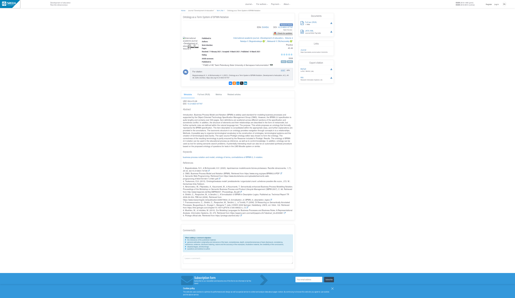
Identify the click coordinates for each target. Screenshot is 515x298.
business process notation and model (199, 157)
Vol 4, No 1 (221, 10)
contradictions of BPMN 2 (242, 157)
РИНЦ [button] (290, 62)
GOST (283, 70)
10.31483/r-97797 (285, 27)
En (504, 4)
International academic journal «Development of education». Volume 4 (263, 38)
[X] (241, 83)
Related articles (234, 94)
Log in (496, 4)
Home (183, 10)
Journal (248, 4)
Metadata (188, 94)
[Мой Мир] (238, 83)
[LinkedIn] (245, 83)
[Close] (332, 288)
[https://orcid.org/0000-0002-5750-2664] (291, 41)
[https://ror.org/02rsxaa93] (271, 65)
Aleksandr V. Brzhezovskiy (278, 41)
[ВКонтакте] (230, 83)
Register (489, 4)
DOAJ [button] (284, 62)
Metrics (219, 94)
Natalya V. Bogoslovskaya (251, 41)
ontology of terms (223, 157)
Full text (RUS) (204, 94)
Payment (275, 4)
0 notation (258, 157)
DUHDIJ (265, 27)
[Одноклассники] (234, 83)
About (286, 4)
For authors (261, 4)
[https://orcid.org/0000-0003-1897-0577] (264, 41)
